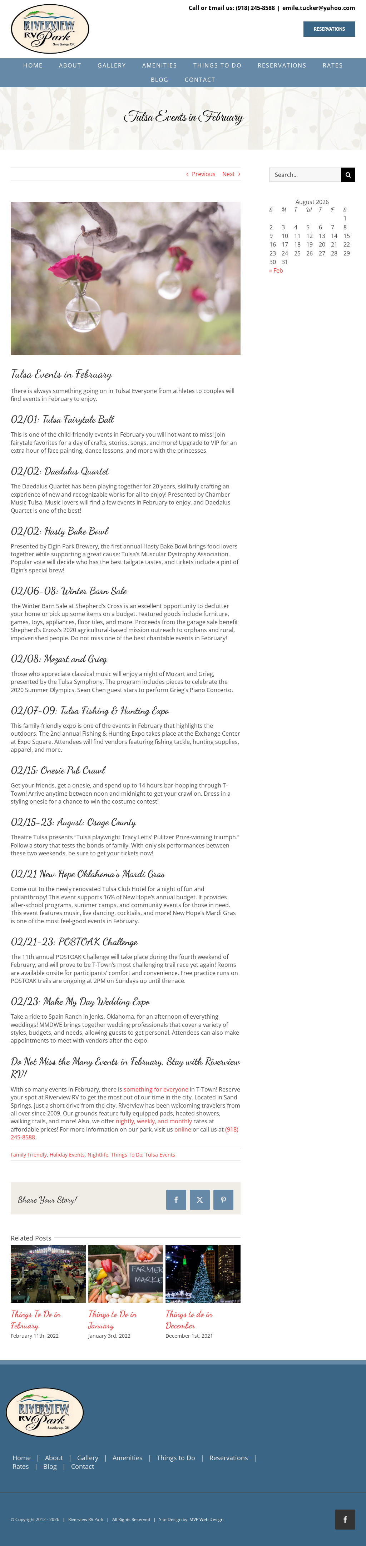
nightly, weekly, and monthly (154, 1121)
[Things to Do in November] (48, 1274)
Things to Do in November (35, 1274)
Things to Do (176, 1458)
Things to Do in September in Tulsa (190, 1274)
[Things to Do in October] (125, 1274)
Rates (21, 1466)
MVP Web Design (206, 1519)
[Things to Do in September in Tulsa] (203, 1274)
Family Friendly (29, 1154)
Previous (204, 174)
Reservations (228, 1458)
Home (22, 1458)
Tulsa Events (160, 1154)
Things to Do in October (112, 1274)
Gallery (61, 1274)
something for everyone (156, 1089)
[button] (19, 1292)
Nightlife (98, 1154)
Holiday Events (67, 1154)
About (54, 1458)
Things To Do (126, 1154)
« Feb (276, 270)
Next (228, 174)
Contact (82, 1466)
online (182, 1129)
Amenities (128, 1458)
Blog (50, 1466)
